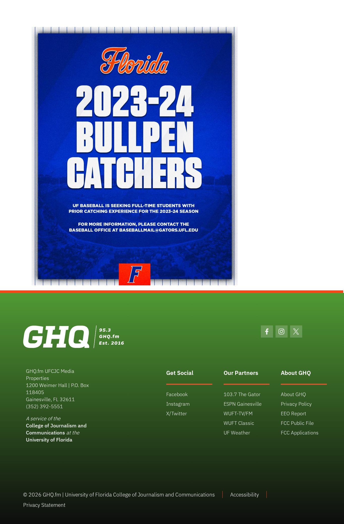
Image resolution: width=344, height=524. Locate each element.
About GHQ (293, 394)
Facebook (177, 394)
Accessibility (244, 494)
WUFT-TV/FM (238, 413)
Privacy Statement (44, 504)
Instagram (178, 403)
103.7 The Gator (242, 394)
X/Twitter (176, 413)
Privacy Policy (296, 403)
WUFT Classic (239, 423)
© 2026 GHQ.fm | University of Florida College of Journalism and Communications (119, 494)
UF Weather (237, 432)
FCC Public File (297, 423)
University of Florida (49, 439)
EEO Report (293, 413)
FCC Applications (300, 432)
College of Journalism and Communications (56, 429)
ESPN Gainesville (243, 403)
